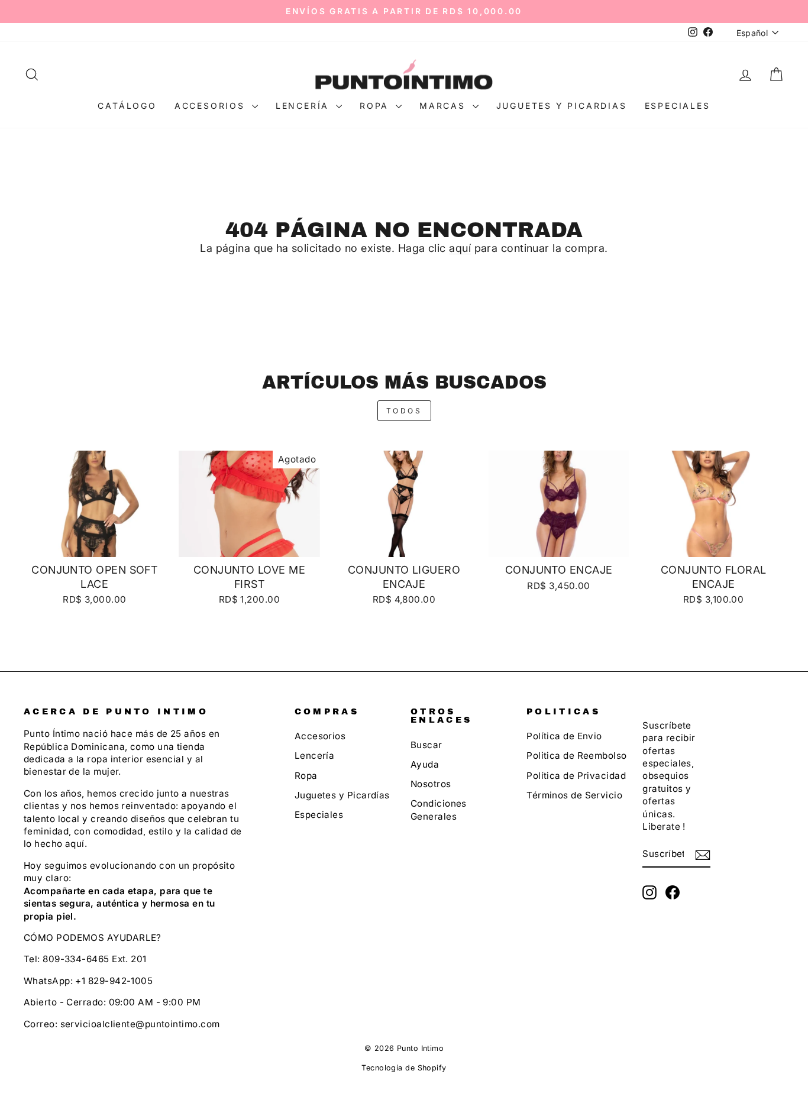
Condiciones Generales (439, 809)
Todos (404, 410)
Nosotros (431, 784)
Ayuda (425, 764)
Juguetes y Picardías (342, 795)
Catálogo (127, 106)
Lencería (304, 106)
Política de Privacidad (576, 775)
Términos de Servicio (574, 795)
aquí (460, 248)
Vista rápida (94, 543)
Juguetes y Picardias (561, 106)
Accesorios (211, 106)
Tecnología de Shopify (403, 1067)
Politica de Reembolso (576, 755)
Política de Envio (564, 736)
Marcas (444, 106)
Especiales (677, 106)
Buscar (426, 744)
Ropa (376, 106)
